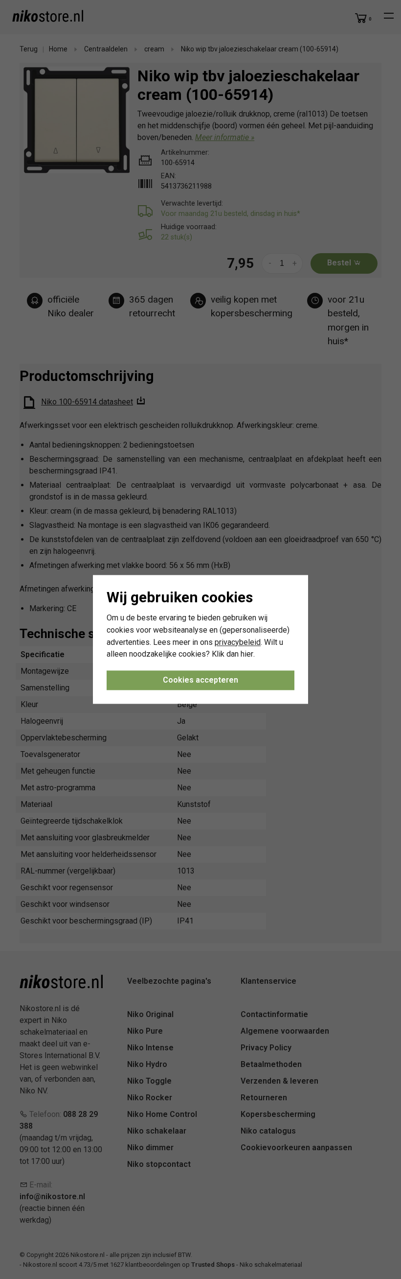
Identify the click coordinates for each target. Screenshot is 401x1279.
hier (247, 654)
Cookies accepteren (200, 680)
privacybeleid (238, 642)
